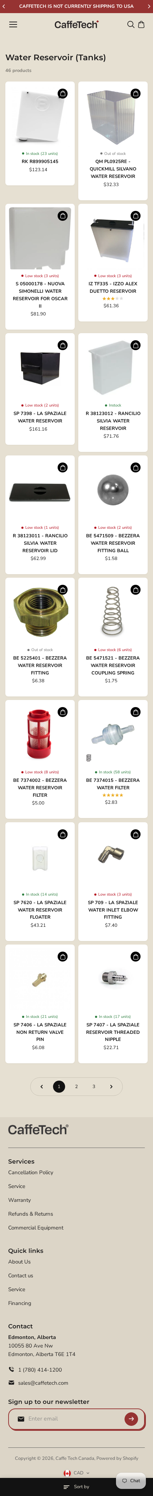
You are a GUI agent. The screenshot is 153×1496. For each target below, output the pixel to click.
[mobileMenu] (13, 24)
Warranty (19, 1200)
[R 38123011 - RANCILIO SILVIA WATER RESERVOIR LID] (40, 490)
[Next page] (111, 1087)
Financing (19, 1303)
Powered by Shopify (117, 1458)
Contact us (20, 1275)
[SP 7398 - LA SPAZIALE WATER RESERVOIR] (40, 368)
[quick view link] (63, 94)
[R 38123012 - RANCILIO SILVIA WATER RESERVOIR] (113, 368)
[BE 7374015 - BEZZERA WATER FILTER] (113, 735)
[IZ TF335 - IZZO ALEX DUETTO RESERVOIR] (113, 238)
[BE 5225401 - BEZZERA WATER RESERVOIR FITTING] (40, 612)
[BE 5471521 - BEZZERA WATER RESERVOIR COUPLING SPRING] (113, 612)
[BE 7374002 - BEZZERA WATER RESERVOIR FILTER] (40, 735)
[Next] (148, 6)
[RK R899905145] (40, 116)
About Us (19, 1261)
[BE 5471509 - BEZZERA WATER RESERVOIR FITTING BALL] (113, 490)
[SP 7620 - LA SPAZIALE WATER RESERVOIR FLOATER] (40, 857)
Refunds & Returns (30, 1213)
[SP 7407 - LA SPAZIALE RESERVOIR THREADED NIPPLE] (113, 979)
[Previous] (4, 6)
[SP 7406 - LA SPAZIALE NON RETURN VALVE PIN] (40, 979)
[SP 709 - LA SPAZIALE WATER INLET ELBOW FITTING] (113, 857)
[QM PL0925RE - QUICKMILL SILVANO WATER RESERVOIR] (113, 116)
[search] (131, 24)
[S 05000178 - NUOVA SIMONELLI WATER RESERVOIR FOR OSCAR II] (40, 238)
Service (16, 1186)
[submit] (131, 1419)
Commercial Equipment (35, 1227)
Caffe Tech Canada (75, 1458)
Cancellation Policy (30, 1172)
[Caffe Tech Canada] (77, 24)
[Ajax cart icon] (141, 24)
